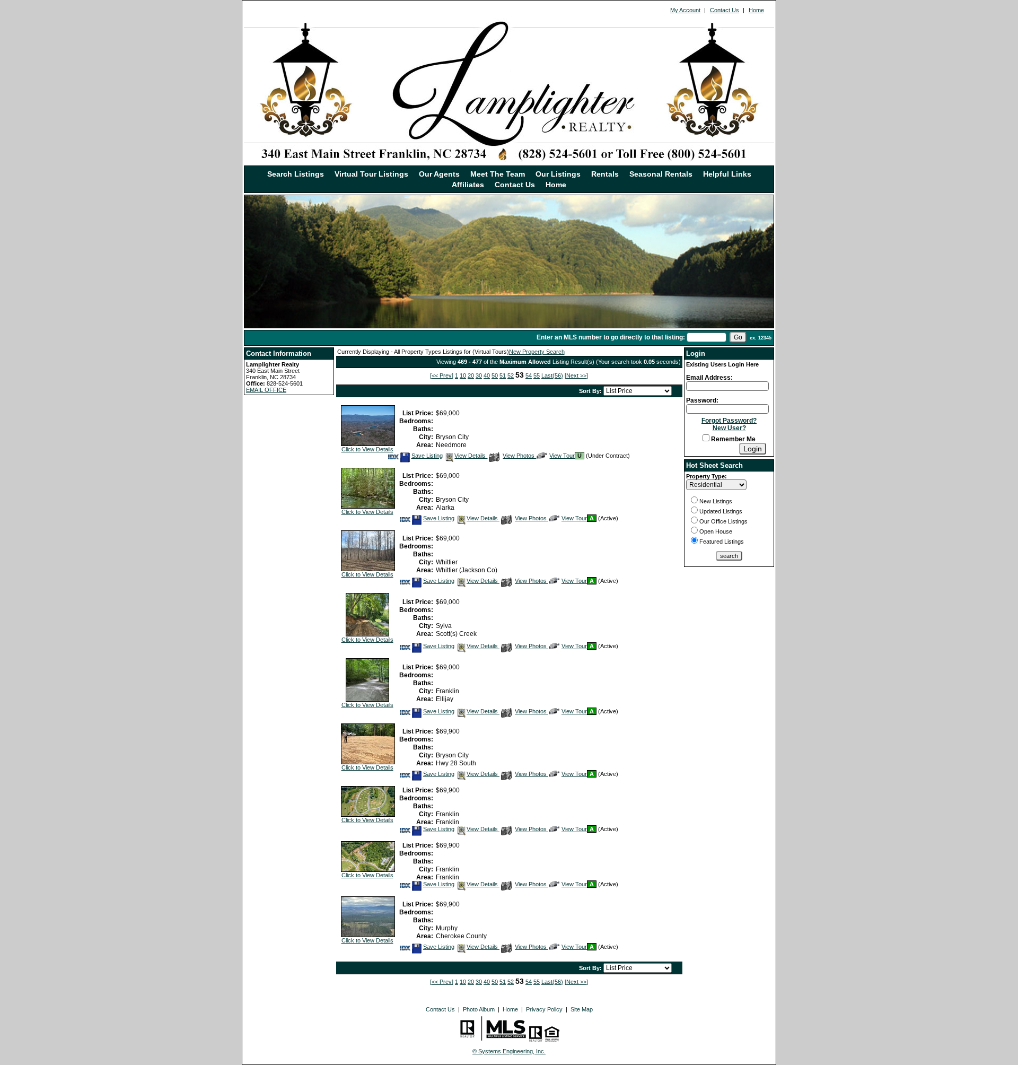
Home (756, 10)
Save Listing (427, 455)
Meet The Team (497, 174)
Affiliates (468, 184)
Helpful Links (727, 174)
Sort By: (591, 391)
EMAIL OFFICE (266, 390)
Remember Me (732, 439)
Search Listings (295, 174)
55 (536, 375)
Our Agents (439, 174)
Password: (702, 400)
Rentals (605, 174)
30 (479, 375)
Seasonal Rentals (660, 174)
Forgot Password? (729, 420)
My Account (685, 10)
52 (510, 375)
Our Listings (558, 174)
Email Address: (709, 377)
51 (502, 375)
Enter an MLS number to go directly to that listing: (611, 337)
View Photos (519, 455)
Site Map (582, 1009)
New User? (729, 428)
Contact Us (724, 10)
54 (528, 375)
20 (471, 375)
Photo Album (479, 1009)
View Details (470, 455)
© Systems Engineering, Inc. (509, 1051)
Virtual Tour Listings (371, 174)
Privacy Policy (544, 1009)
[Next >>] (576, 375)
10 (463, 375)
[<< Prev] (441, 375)
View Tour (562, 455)
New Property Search (537, 351)
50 (495, 375)
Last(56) (552, 375)
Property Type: (706, 476)
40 (487, 375)
